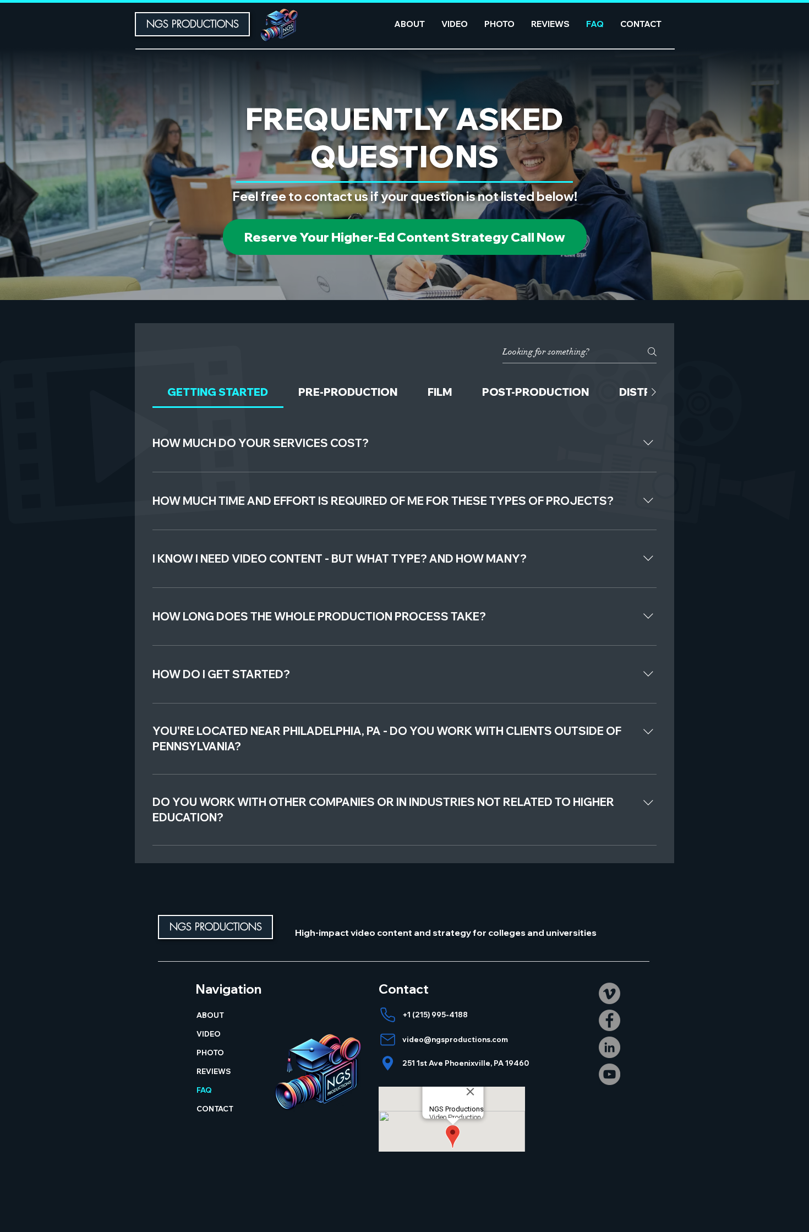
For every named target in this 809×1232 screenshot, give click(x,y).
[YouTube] (609, 1074)
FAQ (204, 1090)
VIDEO (208, 1033)
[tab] (217, 392)
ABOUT (210, 1015)
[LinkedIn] (609, 1047)
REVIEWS (213, 1071)
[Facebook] (609, 1020)
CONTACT (214, 1108)
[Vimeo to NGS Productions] (609, 993)
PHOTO (210, 1052)
